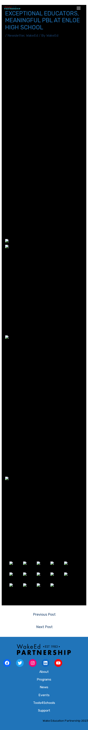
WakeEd (32, 35)
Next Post (44, 627)
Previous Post (44, 614)
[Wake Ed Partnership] (12, 8)
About (44, 672)
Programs (44, 679)
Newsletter (15, 35)
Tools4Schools (44, 703)
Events (44, 695)
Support (44, 710)
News (44, 687)
